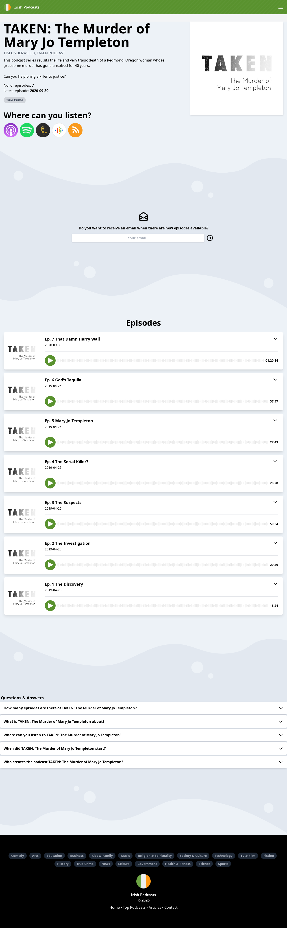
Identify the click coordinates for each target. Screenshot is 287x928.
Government (147, 864)
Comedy (17, 855)
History (63, 864)
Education (54, 855)
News (106, 864)
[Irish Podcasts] (143, 881)
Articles (155, 907)
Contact (171, 907)
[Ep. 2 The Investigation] (21, 555)
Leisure (123, 864)
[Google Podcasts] (59, 130)
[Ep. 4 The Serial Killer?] (21, 473)
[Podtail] (43, 130)
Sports (223, 864)
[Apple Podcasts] (11, 130)
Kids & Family (102, 855)
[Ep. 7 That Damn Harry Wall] (21, 350)
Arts (35, 855)
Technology (224, 855)
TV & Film (248, 855)
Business (77, 855)
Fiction (268, 855)
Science (204, 864)
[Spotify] (27, 130)
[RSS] (75, 130)
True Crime (14, 100)
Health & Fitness (178, 864)
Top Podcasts (134, 907)
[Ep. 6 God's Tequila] (21, 391)
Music (125, 855)
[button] (280, 7)
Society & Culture (193, 855)
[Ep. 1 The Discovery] (21, 596)
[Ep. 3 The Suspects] (21, 514)
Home (114, 907)
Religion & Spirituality (155, 855)
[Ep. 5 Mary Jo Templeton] (21, 432)
